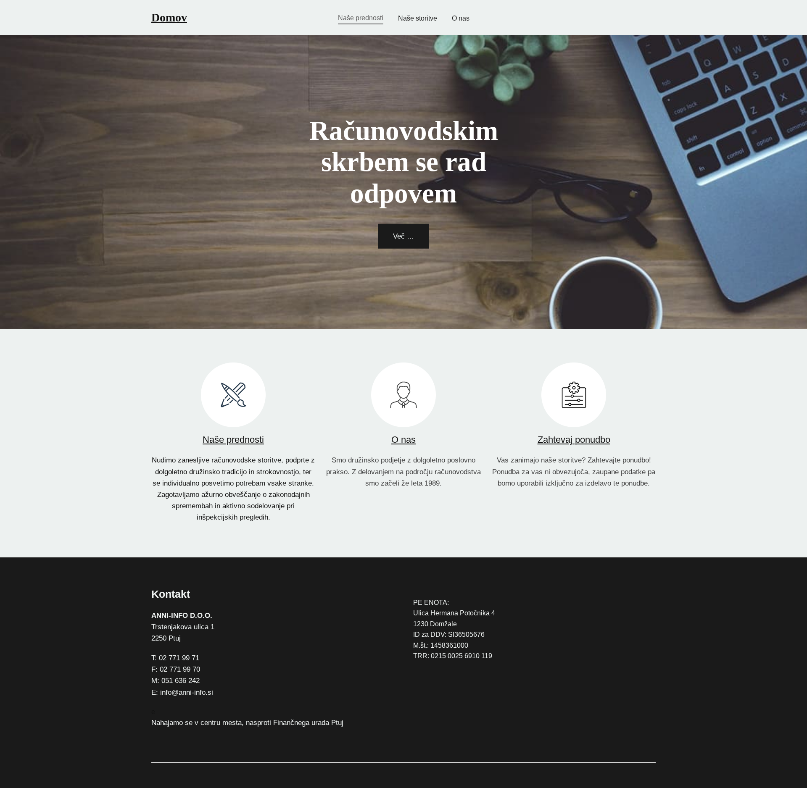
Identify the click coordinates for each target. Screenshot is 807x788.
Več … (403, 236)
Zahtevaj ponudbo (574, 439)
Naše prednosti (233, 439)
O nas (403, 439)
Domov (169, 17)
